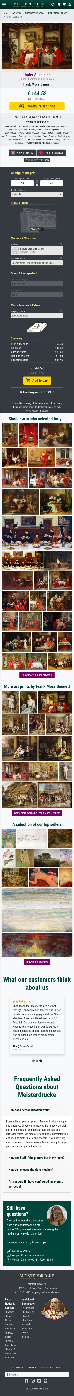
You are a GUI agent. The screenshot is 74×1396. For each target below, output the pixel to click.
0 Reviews (44, 159)
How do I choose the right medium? (31, 1170)
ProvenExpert (26, 1046)
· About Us (10, 1357)
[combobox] (37, 194)
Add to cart (39, 380)
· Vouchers (27, 1328)
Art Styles (16, 13)
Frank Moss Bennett (57, 13)
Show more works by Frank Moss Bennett (37, 813)
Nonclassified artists (34, 13)
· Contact (9, 1312)
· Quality (26, 1316)
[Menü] (4, 4)
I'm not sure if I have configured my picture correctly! (35, 1184)
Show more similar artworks (37, 675)
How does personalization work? (29, 1110)
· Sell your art (28, 1312)
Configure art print (39, 106)
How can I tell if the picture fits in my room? (36, 1158)
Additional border (18, 190)
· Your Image (28, 1307)
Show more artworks (37, 961)
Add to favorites (53, 152)
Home (6, 13)
